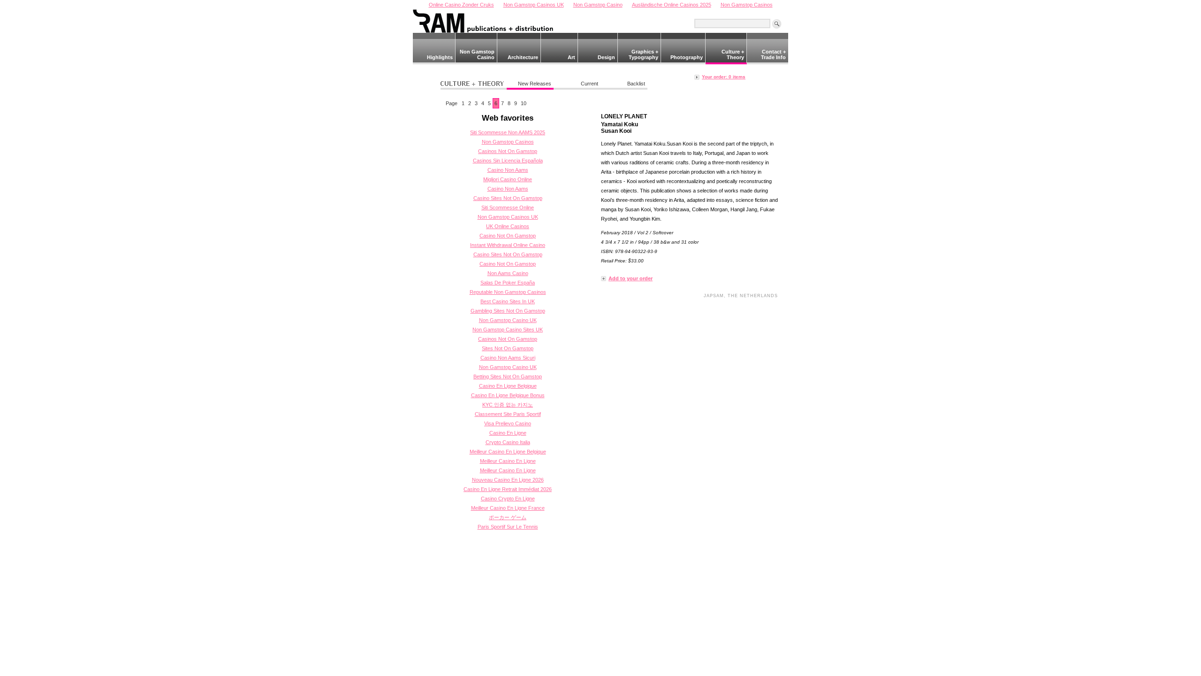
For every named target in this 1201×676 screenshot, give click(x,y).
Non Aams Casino (507, 273)
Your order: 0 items (723, 76)
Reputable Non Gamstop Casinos (508, 292)
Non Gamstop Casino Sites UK (507, 329)
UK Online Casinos (507, 226)
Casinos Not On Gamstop (507, 151)
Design (606, 57)
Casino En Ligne (507, 433)
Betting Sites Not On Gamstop (507, 376)
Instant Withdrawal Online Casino (507, 245)
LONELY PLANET (624, 116)
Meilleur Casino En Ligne (508, 461)
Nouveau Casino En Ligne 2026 (508, 480)
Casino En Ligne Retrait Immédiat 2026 (508, 489)
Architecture (523, 57)
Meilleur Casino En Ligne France (508, 508)
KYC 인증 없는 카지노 (507, 404)
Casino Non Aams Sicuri (507, 358)
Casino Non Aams (507, 170)
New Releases (534, 83)
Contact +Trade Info (773, 54)
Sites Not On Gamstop (507, 348)
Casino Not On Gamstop (507, 235)
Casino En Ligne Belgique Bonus (508, 395)
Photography (686, 57)
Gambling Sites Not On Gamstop (508, 311)
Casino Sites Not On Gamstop (507, 198)
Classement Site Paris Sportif (508, 414)
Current (589, 83)
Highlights (440, 57)
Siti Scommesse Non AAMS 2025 (507, 132)
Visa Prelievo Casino (507, 423)
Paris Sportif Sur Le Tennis (508, 527)
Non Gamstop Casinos (508, 142)
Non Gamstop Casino (477, 54)
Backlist (636, 83)
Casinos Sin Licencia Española (508, 160)
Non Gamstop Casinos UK (508, 217)
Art (571, 57)
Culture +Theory (733, 54)
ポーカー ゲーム (507, 517)
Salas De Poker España (507, 282)
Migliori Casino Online (507, 179)
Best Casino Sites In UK (507, 301)
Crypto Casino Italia (508, 442)
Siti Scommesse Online (507, 207)
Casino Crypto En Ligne (508, 498)
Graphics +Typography (643, 54)
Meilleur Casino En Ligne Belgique (508, 451)
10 (523, 103)
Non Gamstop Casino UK (508, 320)
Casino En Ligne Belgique (508, 386)
